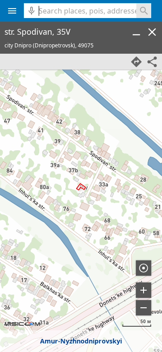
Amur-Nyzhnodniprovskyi (81, 341)
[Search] (143, 10)
